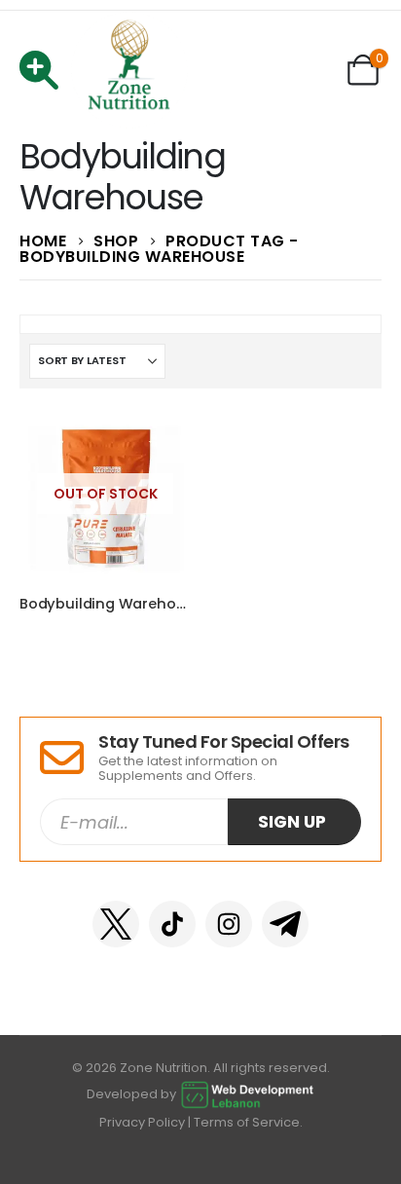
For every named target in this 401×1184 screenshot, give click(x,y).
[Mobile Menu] (45, 70)
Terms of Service (247, 1122)
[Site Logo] (129, 70)
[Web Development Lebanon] (247, 1094)
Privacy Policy (142, 1122)
